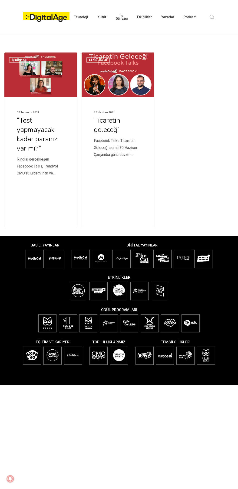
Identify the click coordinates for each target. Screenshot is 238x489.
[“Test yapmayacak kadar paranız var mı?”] (40, 121)
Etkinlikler (98, 60)
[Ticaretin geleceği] (118, 121)
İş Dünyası (19, 60)
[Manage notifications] (10, 478)
